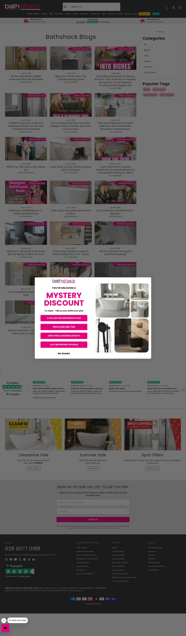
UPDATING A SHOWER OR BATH (64, 335)
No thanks (64, 353)
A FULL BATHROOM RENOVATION (64, 318)
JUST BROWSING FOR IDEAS (64, 344)
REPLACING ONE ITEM (64, 326)
